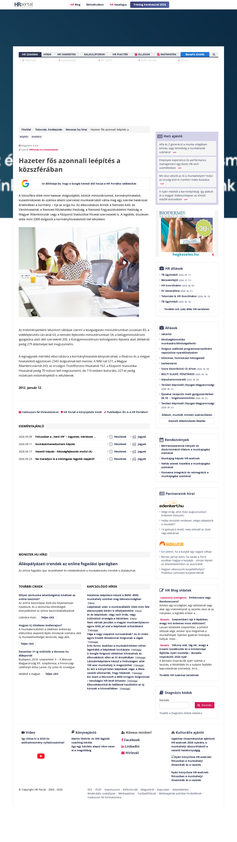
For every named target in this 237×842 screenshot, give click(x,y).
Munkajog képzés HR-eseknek (180, 458)
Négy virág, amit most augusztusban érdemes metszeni (183, 513)
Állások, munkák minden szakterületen (187, 415)
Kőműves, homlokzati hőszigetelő (183, 358)
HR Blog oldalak (178, 590)
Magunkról (147, 789)
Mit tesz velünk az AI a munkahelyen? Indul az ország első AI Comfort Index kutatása (186, 179)
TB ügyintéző (176, 274)
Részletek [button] (120, 436)
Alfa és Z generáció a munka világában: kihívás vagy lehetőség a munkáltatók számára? (183, 148)
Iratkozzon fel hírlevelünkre (104, 797)
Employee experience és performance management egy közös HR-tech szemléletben (182, 164)
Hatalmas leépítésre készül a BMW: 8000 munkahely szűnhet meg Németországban (114, 598)
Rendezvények (177, 439)
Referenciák (130, 789)
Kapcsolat (163, 789)
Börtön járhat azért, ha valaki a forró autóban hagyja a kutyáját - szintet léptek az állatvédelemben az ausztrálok (186, 560)
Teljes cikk (47, 617)
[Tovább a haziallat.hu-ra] (186, 543)
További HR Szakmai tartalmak (179, 675)
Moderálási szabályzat (101, 793)
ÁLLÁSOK (143, 54)
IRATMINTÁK (168, 54)
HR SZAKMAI (30, 54)
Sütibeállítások (147, 793)
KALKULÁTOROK (94, 54)
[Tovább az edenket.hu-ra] (186, 503)
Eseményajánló (31, 426)
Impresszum (112, 789)
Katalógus (118, 4)
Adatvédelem (180, 789)
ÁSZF (98, 789)
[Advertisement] (84, 508)
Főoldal (26, 129)
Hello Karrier (148, 60)
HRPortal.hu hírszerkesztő (43, 149)
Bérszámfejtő (176, 280)
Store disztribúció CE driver (185, 368)
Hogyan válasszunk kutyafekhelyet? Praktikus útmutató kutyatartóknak (183, 571)
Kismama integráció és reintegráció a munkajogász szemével (184, 474)
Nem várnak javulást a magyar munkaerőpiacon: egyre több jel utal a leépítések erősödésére (118, 626)
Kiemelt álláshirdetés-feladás (186, 421)
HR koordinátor (177, 285)
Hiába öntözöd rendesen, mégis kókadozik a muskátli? (187, 522)
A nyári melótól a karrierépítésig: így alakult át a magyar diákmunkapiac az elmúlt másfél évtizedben (186, 195)
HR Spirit (106, 60)
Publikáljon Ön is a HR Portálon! (127, 412)
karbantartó (169, 363)
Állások (171, 328)
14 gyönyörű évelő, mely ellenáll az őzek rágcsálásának (186, 531)
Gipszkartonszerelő (180, 379)
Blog (75, 4)
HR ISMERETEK (66, 54)
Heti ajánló (173, 136)
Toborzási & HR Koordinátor (185, 296)
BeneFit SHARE (195, 54)
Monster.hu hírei (76, 129)
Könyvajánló (86, 732)
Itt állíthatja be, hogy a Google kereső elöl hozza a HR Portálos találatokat (89, 183)
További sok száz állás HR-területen (186, 309)
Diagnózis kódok (178, 692)
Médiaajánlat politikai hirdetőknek (180, 793)
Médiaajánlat (126, 793)
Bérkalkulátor (95, 4)
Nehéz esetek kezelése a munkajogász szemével (185, 465)
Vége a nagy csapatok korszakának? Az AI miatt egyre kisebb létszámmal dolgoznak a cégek (117, 637)
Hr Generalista (177, 291)
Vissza (184, 60)
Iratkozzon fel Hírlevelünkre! (40, 412)
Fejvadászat (68, 60)
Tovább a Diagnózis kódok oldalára (180, 713)
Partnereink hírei (180, 493)
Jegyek (142, 436)
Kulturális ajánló (189, 732)
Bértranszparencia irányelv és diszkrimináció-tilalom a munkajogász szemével (185, 449)
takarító (166, 334)
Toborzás (30, 60)
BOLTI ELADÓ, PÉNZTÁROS (184, 374)
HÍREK (47, 54)
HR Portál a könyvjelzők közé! (82, 412)
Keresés (164, 700)
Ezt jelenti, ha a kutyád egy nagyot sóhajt (186, 551)
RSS (90, 789)
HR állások (174, 268)
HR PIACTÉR (120, 54)
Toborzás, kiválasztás (48, 129)
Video (30, 732)
